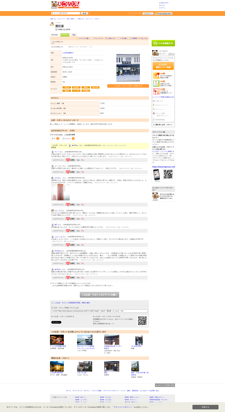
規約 (128, 391)
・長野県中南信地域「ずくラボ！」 (158, 399)
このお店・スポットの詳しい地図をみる (128, 86)
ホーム (163, 7)
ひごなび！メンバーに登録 (161, 151)
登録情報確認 (160, 120)
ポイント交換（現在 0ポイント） (162, 114)
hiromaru (58, 251)
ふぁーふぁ (58, 237)
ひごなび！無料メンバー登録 (163, 65)
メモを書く (124, 38)
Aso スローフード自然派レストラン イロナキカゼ (86, 347)
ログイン (148, 13)
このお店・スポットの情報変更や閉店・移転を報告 (72, 303)
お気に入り (112, 38)
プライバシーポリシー (111, 391)
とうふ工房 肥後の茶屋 (58, 346)
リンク (123, 391)
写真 (73, 35)
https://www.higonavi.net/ (163, 167)
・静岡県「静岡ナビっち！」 (132, 397)
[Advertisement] (119, 5)
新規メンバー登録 (163, 13)
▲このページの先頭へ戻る (165, 385)
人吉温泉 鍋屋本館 (56, 373)
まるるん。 (58, 178)
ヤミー (57, 152)
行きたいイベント (161, 105)
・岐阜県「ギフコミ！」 (131, 399)
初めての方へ (165, 3)
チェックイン (99, 38)
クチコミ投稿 (96, 391)
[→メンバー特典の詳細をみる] (163, 97)
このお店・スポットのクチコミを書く (99, 295)
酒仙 (105, 373)
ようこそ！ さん (134, 13)
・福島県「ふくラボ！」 (81, 399)
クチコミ (65, 35)
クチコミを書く (84, 38)
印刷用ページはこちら (140, 38)
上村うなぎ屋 (81, 373)
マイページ (159, 109)
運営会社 (135, 391)
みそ (55, 138)
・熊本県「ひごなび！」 (106, 397)
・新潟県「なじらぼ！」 (106, 399)
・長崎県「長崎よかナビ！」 (156, 397)
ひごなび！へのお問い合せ (149, 391)
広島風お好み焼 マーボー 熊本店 (113, 347)
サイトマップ (77, 391)
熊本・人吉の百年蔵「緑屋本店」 (139, 374)
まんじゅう (68, 138)
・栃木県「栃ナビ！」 (80, 397)
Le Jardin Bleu (136, 346)
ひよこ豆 (58, 210)
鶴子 (56, 225)
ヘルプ (163, 5)
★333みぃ (75, 145)
